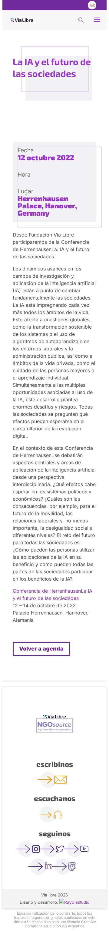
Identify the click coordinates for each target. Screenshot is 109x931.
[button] (81, 20)
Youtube (79, 5)
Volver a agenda (41, 648)
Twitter (67, 5)
